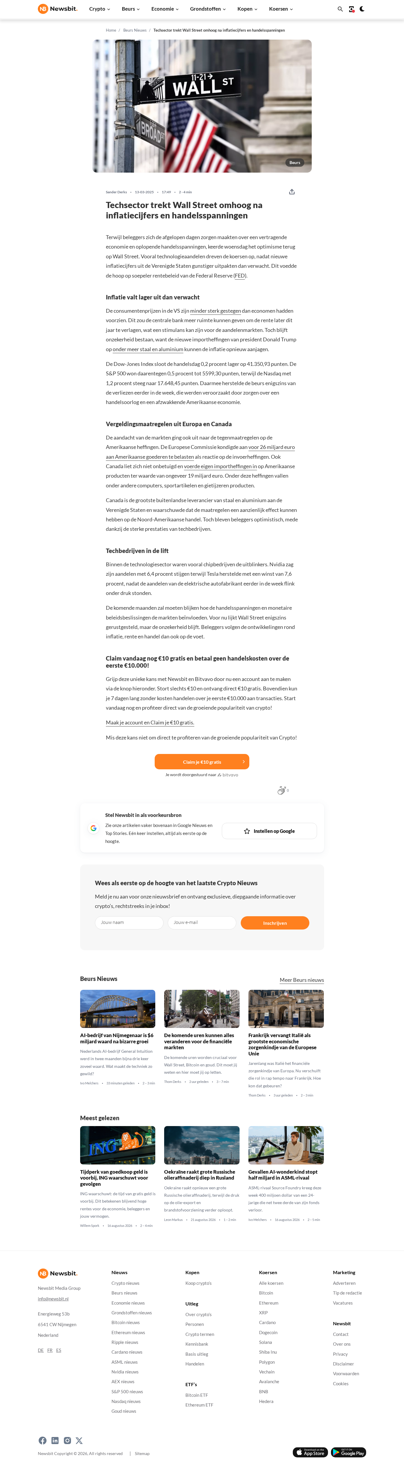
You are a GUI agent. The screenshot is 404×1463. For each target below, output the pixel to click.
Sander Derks (116, 192)
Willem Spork (89, 1225)
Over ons (342, 1344)
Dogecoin (268, 1332)
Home (111, 30)
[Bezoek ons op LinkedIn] (55, 1440)
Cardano (267, 1322)
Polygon (267, 1361)
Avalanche (269, 1381)
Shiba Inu (268, 1352)
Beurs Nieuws (135, 30)
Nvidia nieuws (125, 1371)
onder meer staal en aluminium (148, 349)
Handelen (194, 1363)
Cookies (341, 1383)
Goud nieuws (123, 1411)
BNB (263, 1391)
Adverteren (344, 1282)
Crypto (97, 9)
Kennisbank (196, 1344)
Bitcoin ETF (196, 1395)
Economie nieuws (128, 1302)
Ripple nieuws (124, 1342)
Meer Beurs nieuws (302, 980)
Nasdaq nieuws (126, 1401)
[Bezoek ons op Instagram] (67, 1440)
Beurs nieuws (124, 1292)
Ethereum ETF (199, 1404)
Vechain (266, 1371)
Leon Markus (173, 1219)
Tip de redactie (347, 1292)
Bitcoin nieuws (125, 1322)
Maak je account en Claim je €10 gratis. (150, 722)
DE (41, 1349)
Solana (265, 1342)
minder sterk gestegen (215, 310)
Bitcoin (266, 1292)
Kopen (245, 9)
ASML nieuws (124, 1361)
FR (50, 1349)
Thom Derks (172, 1081)
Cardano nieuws (127, 1352)
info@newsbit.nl (53, 1298)
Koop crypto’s (198, 1282)
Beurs (128, 9)
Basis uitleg (196, 1353)
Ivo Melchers (89, 1082)
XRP (263, 1312)
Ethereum (268, 1302)
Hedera (266, 1401)
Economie (162, 9)
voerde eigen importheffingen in (220, 466)
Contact (341, 1334)
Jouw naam (112, 922)
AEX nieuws (123, 1381)
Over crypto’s (198, 1314)
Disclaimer (343, 1363)
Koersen (278, 9)
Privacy (340, 1353)
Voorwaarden (346, 1373)
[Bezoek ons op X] (79, 1440)
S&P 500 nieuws (127, 1391)
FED (240, 275)
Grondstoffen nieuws (131, 1312)
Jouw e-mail (186, 922)
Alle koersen (271, 1282)
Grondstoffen (205, 9)
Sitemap (142, 1453)
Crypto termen (199, 1334)
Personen (194, 1324)
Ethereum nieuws (128, 1332)
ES (58, 1349)
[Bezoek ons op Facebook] (42, 1440)
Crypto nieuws (125, 1282)
